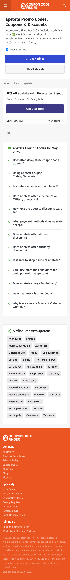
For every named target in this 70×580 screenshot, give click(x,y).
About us (8, 469)
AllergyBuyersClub (19, 345)
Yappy (33, 352)
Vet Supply (15, 415)
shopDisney (36, 373)
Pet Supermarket (18, 408)
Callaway (54, 373)
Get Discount (35, 109)
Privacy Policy (10, 460)
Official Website (35, 69)
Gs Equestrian (51, 352)
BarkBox (52, 366)
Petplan (38, 408)
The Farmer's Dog (46, 359)
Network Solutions (19, 387)
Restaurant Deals (12, 493)
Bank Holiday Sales (14, 515)
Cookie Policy (10, 464)
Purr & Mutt (34, 401)
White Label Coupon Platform (19, 531)
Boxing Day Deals (13, 502)
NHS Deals (9, 489)
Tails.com (48, 415)
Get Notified (35, 59)
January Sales (10, 510)
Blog (5, 473)
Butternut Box (17, 352)
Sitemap (7, 477)
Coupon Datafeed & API (16, 526)
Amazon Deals (11, 506)
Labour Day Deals (13, 497)
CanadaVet (15, 366)
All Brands (8, 451)
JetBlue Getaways (19, 394)
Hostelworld (16, 401)
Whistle (13, 359)
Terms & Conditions (14, 456)
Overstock (32, 415)
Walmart (39, 394)
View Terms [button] (56, 120)
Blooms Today (17, 373)
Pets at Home (34, 366)
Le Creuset (41, 387)
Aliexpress (41, 345)
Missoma (55, 394)
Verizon (13, 380)
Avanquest (15, 338)
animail (30, 338)
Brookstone (29, 380)
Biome (26, 359)
